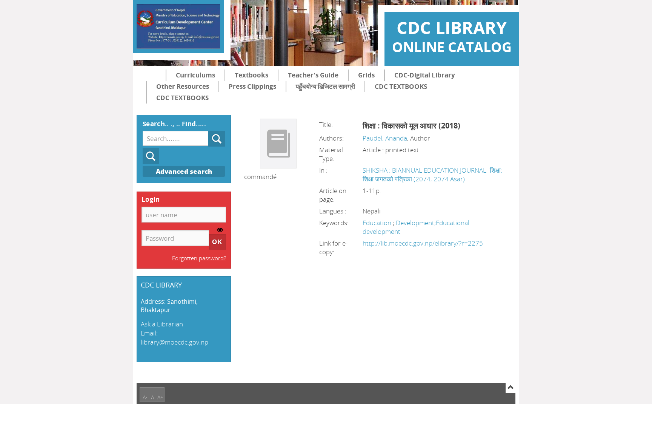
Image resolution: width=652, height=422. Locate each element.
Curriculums (195, 75)
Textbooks (251, 75)
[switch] (220, 230)
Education (378, 222)
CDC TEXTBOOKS (401, 86)
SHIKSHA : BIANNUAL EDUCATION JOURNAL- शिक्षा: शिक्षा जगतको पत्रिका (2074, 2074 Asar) (432, 174)
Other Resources (182, 86)
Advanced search (184, 171)
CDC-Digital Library (424, 75)
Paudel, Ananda (385, 138)
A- (145, 397)
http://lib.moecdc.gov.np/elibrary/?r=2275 (423, 243)
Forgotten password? (199, 258)
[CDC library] (178, 26)
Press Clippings (252, 86)
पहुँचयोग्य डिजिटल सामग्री (325, 86)
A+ (160, 397)
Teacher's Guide (313, 75)
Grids (366, 75)
